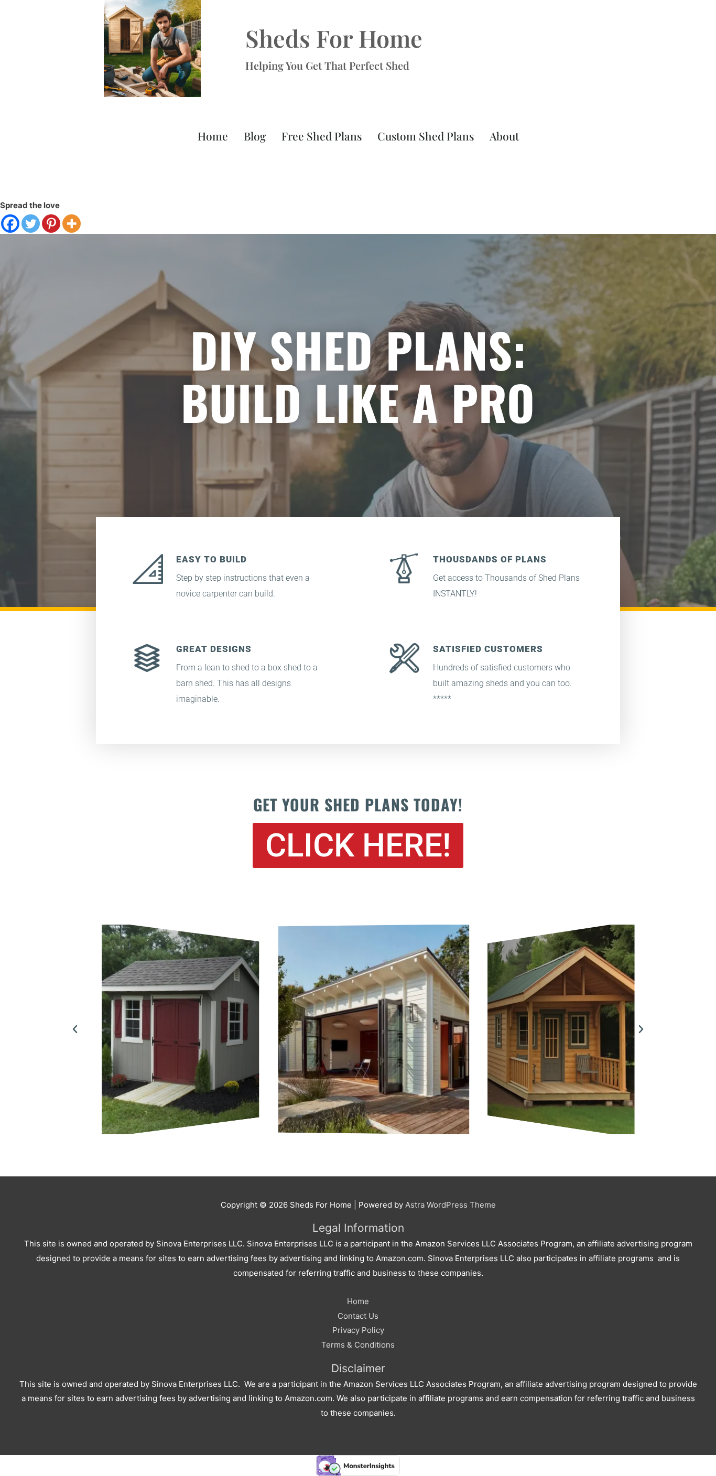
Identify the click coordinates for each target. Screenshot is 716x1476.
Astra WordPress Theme (450, 1205)
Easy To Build (211, 559)
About (504, 135)
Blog (255, 135)
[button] (75, 1029)
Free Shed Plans (321, 135)
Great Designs (214, 649)
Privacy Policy (358, 1330)
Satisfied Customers (488, 649)
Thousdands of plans (490, 559)
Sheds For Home (333, 37)
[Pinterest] (51, 223)
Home (213, 135)
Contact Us (358, 1316)
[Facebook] (10, 223)
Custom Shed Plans (425, 135)
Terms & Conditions (358, 1345)
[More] (71, 223)
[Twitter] (30, 223)
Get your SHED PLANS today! (358, 804)
